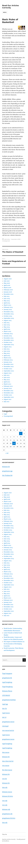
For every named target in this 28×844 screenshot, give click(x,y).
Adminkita (7, 239)
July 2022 (6, 375)
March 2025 (7, 305)
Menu (4, 12)
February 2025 (8, 307)
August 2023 (7, 347)
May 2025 (7, 300)
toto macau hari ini (8, 730)
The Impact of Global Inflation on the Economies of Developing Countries (14, 644)
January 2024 (8, 336)
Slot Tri (4, 708)
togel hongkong (7, 682)
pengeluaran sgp (7, 471)
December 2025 (8, 294)
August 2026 (8, 279)
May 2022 (7, 379)
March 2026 (7, 287)
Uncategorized (6, 241)
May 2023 (7, 353)
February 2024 (8, 333)
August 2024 (8, 320)
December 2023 (8, 338)
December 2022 (8, 364)
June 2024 (7, 325)
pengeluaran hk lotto (8, 818)
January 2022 (8, 388)
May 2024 (7, 327)
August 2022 (8, 373)
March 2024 (7, 331)
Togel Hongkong (7, 686)
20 (14, 443)
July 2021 (6, 401)
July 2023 (6, 349)
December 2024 (8, 311)
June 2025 (7, 298)
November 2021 (8, 393)
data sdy (4, 822)
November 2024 (9, 314)
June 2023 (7, 351)
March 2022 (7, 384)
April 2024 (7, 329)
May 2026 (7, 283)
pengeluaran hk (7, 678)
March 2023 (7, 357)
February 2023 (8, 360)
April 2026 (7, 285)
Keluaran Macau (7, 691)
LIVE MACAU (6, 695)
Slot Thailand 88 (7, 475)
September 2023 (9, 344)
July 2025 (6, 296)
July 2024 (6, 322)
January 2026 (8, 292)
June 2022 (7, 377)
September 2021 (9, 397)
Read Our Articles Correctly (10, 6)
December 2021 (8, 390)
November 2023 (9, 340)
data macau (5, 752)
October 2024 (8, 316)
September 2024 (9, 318)
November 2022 (9, 366)
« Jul (7, 453)
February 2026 (8, 290)
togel (5, 414)
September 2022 (9, 371)
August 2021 (7, 399)
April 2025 (7, 303)
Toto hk (4, 834)
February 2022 (8, 386)
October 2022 (8, 368)
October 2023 (8, 342)
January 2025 (8, 309)
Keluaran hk (6, 466)
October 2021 (8, 395)
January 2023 (8, 362)
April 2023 (7, 355)
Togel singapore (7, 673)
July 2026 (7, 281)
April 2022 (7, 382)
